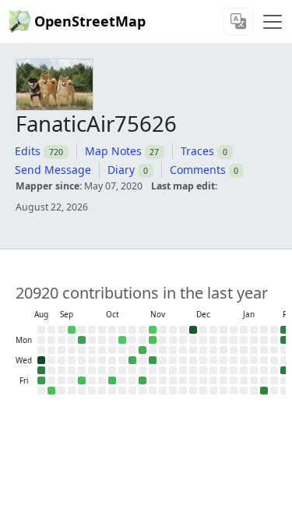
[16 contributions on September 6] (51, 390)
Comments (198, 169)
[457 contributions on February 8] (284, 330)
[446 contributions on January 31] (264, 390)
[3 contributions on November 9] (153, 330)
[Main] (272, 22)
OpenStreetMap (90, 21)
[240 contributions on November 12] (153, 360)
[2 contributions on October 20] (122, 340)
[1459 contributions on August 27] (41, 360)
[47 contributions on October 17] (112, 380)
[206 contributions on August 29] (41, 380)
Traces (197, 150)
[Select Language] (238, 21)
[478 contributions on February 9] (284, 340)
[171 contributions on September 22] (82, 340)
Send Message (53, 169)
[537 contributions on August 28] (41, 370)
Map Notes (113, 150)
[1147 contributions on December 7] (193, 330)
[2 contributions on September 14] (72, 330)
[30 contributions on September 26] (82, 380)
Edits (27, 150)
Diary (121, 169)
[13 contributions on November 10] (153, 340)
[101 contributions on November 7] (142, 380)
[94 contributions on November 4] (142, 350)
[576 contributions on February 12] (284, 370)
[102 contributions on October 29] (132, 360)
